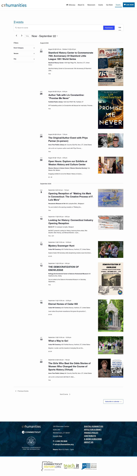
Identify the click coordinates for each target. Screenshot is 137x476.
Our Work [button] (109, 5)
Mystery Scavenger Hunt (61, 245)
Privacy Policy (91, 432)
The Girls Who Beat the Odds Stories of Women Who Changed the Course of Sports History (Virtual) (69, 366)
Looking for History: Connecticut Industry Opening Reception (70, 221)
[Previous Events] (16, 35)
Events (118, 5)
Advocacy (72, 5)
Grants (100, 5)
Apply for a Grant (92, 429)
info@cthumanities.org (64, 444)
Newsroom (91, 5)
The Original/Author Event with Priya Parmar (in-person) (68, 139)
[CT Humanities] (13, 5)
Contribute (90, 436)
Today (27, 36)
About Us (81, 5)
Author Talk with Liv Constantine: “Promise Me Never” (66, 96)
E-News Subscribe (93, 439)
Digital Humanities (93, 426)
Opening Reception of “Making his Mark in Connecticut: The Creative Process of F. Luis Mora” (70, 196)
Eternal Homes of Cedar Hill (63, 303)
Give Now (130, 5)
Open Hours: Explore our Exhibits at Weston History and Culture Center (67, 163)
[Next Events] (22, 35)
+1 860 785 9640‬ (61, 441)
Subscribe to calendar (112, 401)
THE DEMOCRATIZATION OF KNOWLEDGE (63, 268)
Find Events (109, 28)
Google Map (57, 436)
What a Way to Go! (58, 340)
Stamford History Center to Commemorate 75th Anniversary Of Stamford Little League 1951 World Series (70, 56)
